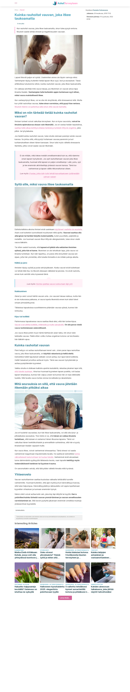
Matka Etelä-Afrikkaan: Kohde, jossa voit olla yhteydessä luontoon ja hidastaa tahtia (26, 555)
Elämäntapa (19, 550)
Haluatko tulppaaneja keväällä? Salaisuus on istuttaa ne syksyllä (26, 589)
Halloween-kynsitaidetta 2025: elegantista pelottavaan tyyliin (52, 589)
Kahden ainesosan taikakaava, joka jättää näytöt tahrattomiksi (102, 589)
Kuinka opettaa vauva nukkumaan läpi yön (54, 284)
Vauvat (22, 10)
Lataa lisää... (65, 598)
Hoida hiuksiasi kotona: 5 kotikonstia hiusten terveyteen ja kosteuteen (77, 555)
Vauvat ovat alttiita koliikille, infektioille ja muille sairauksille (39, 325)
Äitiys (16, 10)
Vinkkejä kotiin (97, 584)
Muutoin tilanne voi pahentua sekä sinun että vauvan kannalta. (41, 107)
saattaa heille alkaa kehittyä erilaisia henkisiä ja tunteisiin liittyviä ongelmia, (46, 128)
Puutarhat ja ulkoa (22, 584)
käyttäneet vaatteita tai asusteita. (68, 229)
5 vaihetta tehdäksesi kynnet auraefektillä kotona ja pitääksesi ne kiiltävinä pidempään (77, 589)
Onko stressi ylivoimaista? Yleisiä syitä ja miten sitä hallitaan (50, 555)
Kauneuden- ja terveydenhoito (77, 550)
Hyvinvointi (44, 550)
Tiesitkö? (94, 550)
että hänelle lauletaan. (24, 371)
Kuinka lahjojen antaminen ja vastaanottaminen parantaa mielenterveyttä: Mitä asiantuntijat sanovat (101, 555)
